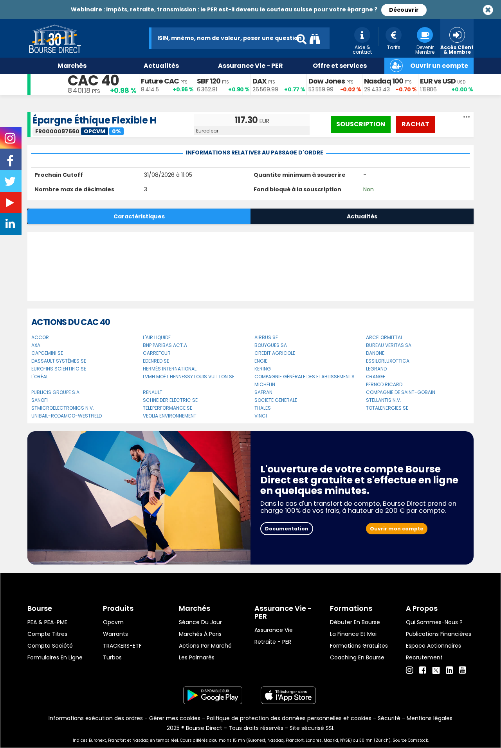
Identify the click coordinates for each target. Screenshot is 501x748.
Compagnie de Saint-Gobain (400, 392)
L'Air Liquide (157, 337)
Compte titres (47, 634)
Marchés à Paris (200, 634)
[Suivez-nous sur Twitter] (11, 184)
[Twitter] (436, 669)
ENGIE (260, 361)
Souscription (360, 124)
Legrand (376, 368)
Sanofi (39, 400)
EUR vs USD (438, 81)
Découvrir (404, 10)
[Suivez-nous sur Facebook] (11, 163)
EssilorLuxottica (387, 361)
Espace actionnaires (433, 646)
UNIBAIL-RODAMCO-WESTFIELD (66, 415)
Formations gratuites (359, 646)
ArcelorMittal (384, 337)
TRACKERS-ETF (122, 646)
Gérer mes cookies (174, 718)
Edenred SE (156, 361)
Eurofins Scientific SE (58, 368)
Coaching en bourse (357, 657)
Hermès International (169, 368)
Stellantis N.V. (383, 400)
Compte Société (50, 646)
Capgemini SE (47, 353)
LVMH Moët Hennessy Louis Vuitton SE (188, 376)
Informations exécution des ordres (96, 718)
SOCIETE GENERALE (275, 400)
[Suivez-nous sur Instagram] (11, 141)
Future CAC (160, 81)
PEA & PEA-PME (47, 622)
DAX (259, 81)
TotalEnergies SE (387, 408)
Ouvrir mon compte (397, 528)
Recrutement (424, 657)
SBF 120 (208, 81)
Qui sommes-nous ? (434, 622)
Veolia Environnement (169, 415)
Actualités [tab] (362, 216)
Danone (375, 353)
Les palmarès (196, 657)
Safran (263, 392)
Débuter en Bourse (355, 622)
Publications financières (438, 634)
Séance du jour (200, 622)
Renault (152, 392)
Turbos (112, 657)
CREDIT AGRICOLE (274, 353)
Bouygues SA (270, 345)
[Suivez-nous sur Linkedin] (10, 225)
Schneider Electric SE (170, 400)
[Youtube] (462, 670)
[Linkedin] (449, 670)
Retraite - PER (272, 642)
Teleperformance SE (167, 408)
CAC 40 (93, 81)
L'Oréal (39, 376)
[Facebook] (422, 670)
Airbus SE (266, 337)
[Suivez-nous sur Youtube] (11, 204)
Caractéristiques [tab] (139, 216)
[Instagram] (409, 670)
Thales (262, 408)
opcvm (113, 622)
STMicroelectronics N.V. (62, 408)
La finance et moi (353, 634)
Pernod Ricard (384, 384)
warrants (115, 634)
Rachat (415, 124)
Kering (262, 368)
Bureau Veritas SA (388, 345)
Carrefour (157, 353)
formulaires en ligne (55, 657)
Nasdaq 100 (383, 81)
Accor (40, 337)
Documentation (286, 528)
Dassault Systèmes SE (58, 361)
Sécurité (389, 718)
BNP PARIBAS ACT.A (165, 345)
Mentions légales (429, 718)
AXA (35, 345)
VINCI (260, 415)
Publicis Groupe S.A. (56, 392)
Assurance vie (273, 630)
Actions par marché (205, 646)
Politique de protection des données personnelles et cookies (289, 718)
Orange (375, 376)
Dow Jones (326, 81)
